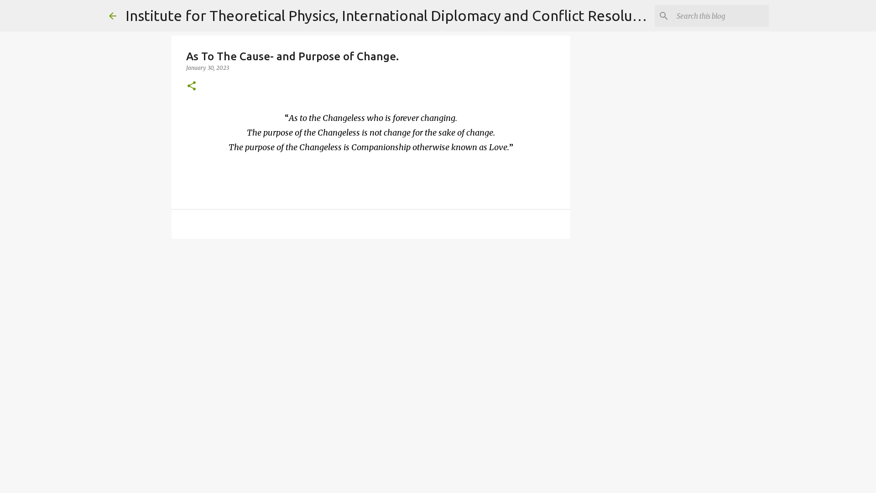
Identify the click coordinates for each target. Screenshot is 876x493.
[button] (191, 86)
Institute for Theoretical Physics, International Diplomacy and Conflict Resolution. (394, 15)
